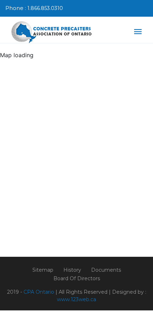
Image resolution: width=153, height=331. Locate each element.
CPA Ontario (38, 292)
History (72, 270)
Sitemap (42, 270)
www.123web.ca (76, 299)
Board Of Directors (76, 278)
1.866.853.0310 (45, 8)
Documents (106, 270)
